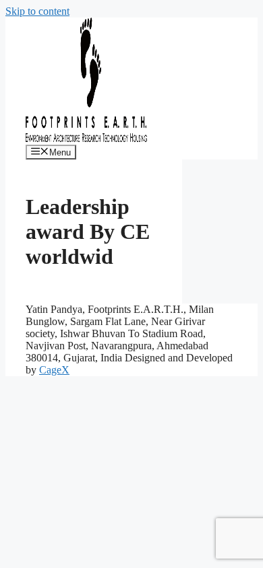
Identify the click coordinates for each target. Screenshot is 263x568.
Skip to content (37, 11)
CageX (54, 370)
